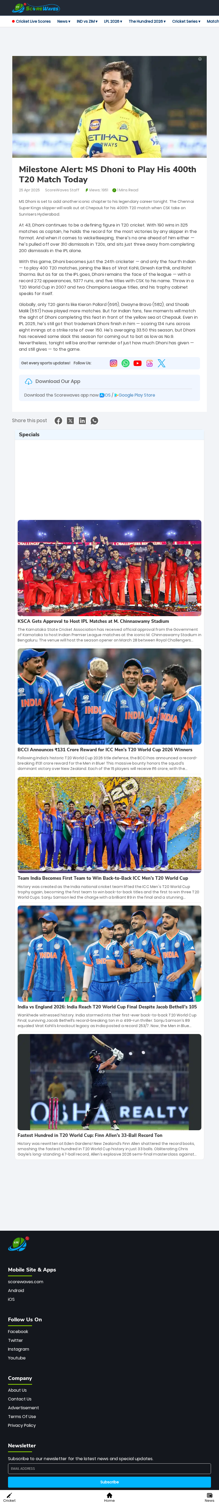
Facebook (18, 1332)
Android (16, 1291)
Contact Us (20, 1399)
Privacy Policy (22, 1425)
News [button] (209, 1500)
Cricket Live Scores (33, 21)
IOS (107, 395)
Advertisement (23, 1408)
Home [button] (109, 1500)
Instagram (18, 1349)
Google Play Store (137, 395)
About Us (17, 1390)
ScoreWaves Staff (62, 190)
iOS (11, 1299)
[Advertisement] (109, 42)
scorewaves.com (25, 1282)
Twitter (15, 1340)
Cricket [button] (9, 1500)
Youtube (17, 1358)
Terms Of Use (22, 1417)
